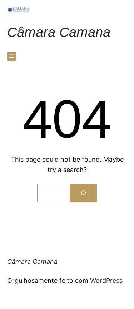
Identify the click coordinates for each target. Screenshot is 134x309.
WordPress (106, 280)
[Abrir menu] (11, 56)
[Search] (83, 193)
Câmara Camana (58, 32)
